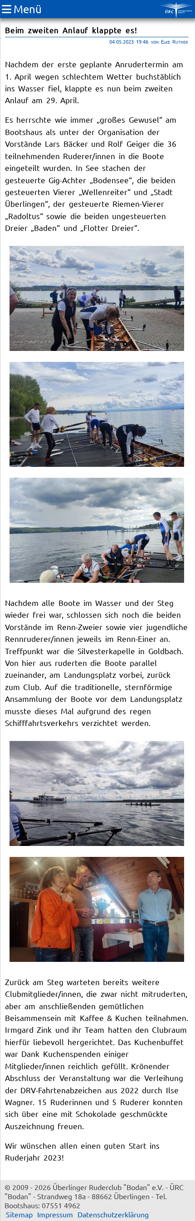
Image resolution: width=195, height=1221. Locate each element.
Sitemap (19, 1214)
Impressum (55, 1214)
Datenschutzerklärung (113, 1214)
